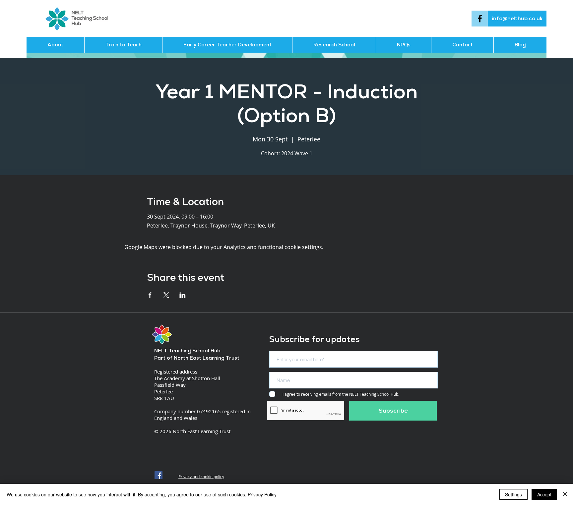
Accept (544, 494)
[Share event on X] (166, 295)
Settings (513, 494)
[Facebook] (480, 19)
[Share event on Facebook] (150, 295)
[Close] (565, 494)
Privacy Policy (262, 494)
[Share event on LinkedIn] (182, 295)
